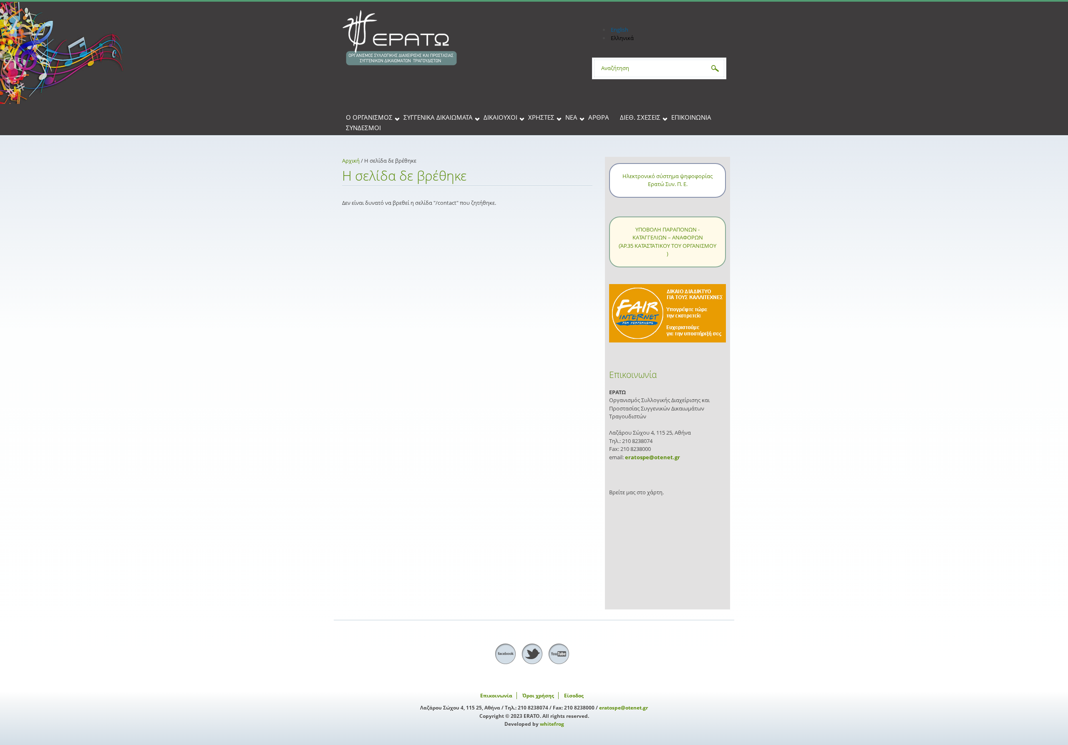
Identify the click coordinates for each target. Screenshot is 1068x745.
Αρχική (351, 160)
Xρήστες (541, 117)
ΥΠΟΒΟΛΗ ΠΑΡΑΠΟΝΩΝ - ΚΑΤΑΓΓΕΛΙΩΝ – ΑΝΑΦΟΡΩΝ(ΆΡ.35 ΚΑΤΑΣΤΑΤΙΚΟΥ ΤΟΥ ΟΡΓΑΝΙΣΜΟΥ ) (667, 242)
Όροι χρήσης (538, 695)
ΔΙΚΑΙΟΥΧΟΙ (500, 117)
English (619, 29)
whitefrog (552, 723)
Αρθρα (598, 117)
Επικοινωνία (691, 117)
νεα (571, 117)
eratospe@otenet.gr (652, 457)
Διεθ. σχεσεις (640, 117)
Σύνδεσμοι (363, 128)
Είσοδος (574, 695)
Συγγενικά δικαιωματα (438, 117)
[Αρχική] (459, 38)
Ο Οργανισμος (369, 117)
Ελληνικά (622, 38)
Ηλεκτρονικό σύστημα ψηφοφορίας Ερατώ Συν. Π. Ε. (667, 180)
